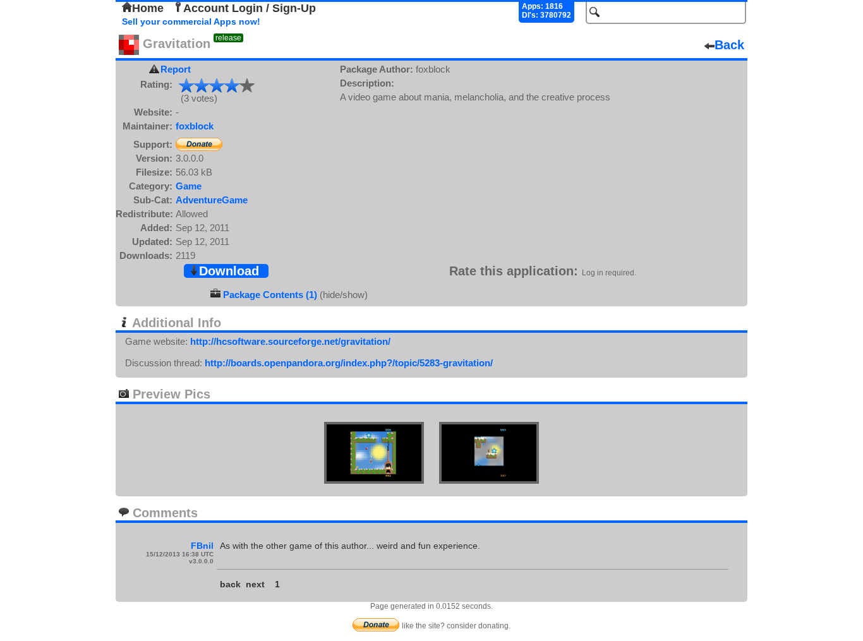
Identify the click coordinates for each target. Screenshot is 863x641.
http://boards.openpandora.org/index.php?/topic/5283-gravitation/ (349, 362)
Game (189, 186)
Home (148, 8)
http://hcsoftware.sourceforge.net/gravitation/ (290, 341)
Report (175, 69)
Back (729, 45)
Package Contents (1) (270, 294)
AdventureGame (212, 200)
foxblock (195, 126)
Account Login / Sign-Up (249, 8)
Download (229, 271)
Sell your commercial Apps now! (191, 21)
